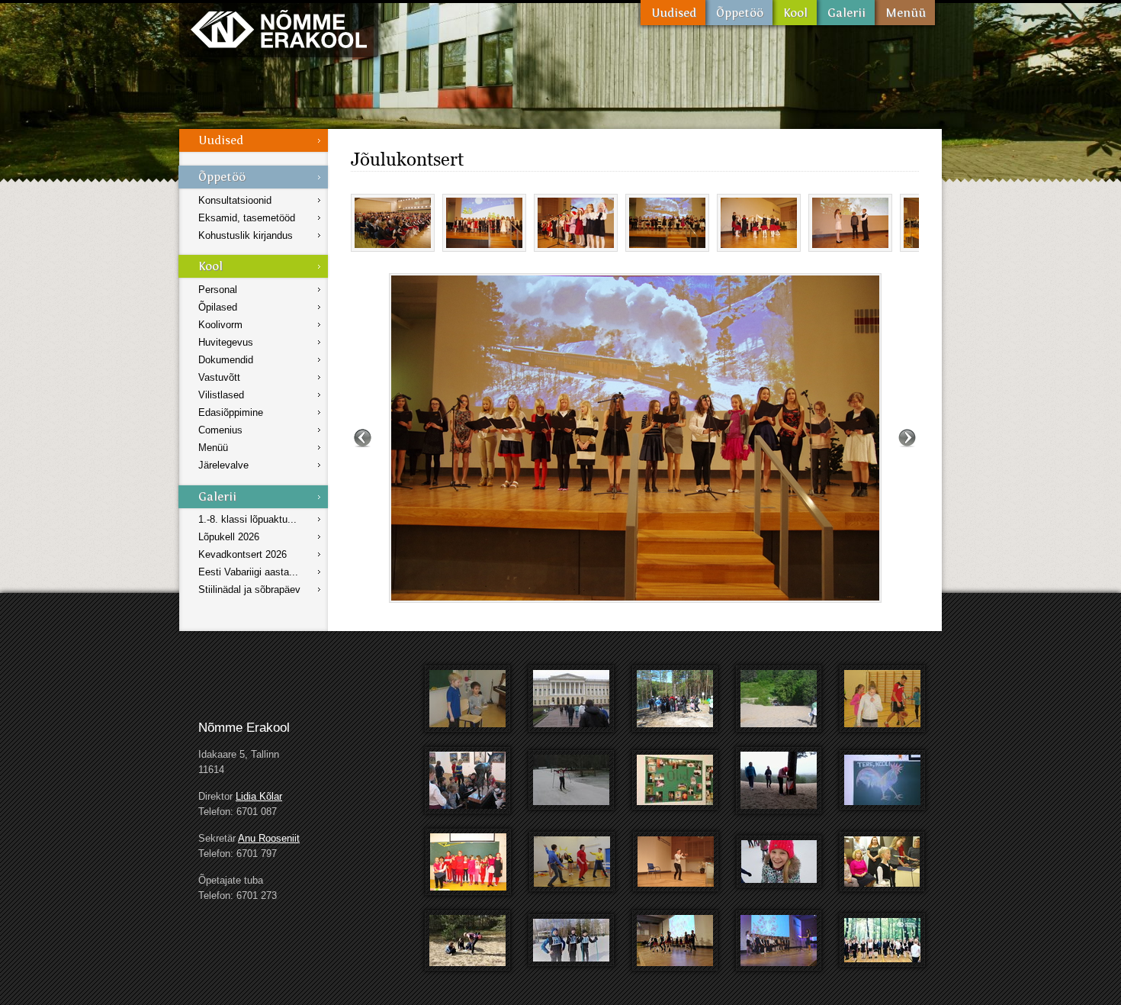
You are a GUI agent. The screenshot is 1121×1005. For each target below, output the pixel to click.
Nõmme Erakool (278, 28)
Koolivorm (220, 324)
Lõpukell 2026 (228, 537)
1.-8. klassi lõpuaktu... (247, 519)
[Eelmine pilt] (362, 438)
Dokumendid (225, 360)
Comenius (220, 430)
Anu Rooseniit (269, 838)
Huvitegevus (225, 342)
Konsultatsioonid (234, 200)
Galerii (846, 12)
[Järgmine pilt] (907, 438)
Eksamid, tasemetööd (246, 218)
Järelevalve (223, 465)
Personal (217, 289)
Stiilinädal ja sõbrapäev (249, 589)
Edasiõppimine (230, 412)
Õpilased (217, 307)
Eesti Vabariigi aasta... (248, 572)
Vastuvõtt (219, 377)
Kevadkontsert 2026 (242, 554)
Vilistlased (221, 395)
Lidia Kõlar (259, 796)
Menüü (905, 12)
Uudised (673, 12)
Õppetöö (738, 12)
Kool (794, 12)
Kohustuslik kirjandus (245, 235)
